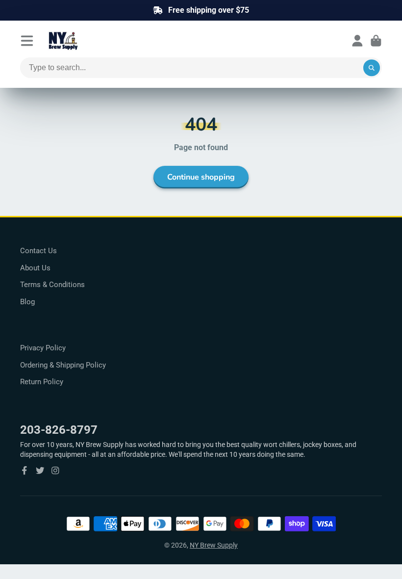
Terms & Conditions (52, 284)
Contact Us (38, 250)
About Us (35, 267)
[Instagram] (55, 470)
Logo (87, 41)
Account (357, 41)
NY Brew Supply (214, 545)
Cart (376, 41)
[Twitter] (40, 470)
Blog (27, 301)
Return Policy (41, 381)
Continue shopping (201, 177)
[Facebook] (24, 470)
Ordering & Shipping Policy (63, 365)
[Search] (371, 67)
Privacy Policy (43, 347)
